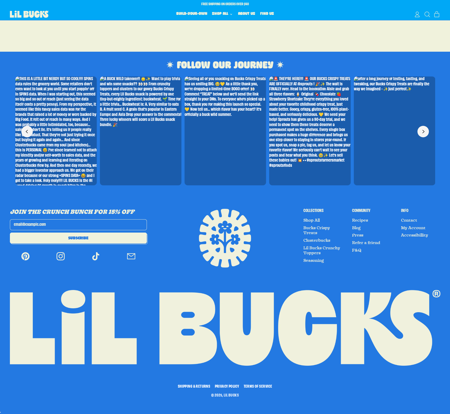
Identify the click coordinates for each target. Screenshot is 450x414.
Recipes (360, 220)
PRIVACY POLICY (227, 386)
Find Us (267, 14)
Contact (409, 220)
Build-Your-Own (191, 14)
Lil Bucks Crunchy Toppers (321, 250)
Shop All (311, 220)
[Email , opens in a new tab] (131, 260)
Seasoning (313, 260)
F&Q (356, 250)
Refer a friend (366, 242)
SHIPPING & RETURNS (194, 386)
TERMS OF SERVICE (258, 386)
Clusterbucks (316, 240)
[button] (427, 14)
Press (357, 235)
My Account (413, 227)
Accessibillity (414, 235)
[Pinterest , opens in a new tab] (25, 260)
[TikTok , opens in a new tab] (96, 260)
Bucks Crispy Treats (316, 230)
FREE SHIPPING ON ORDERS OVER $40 (225, 4)
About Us (246, 14)
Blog (356, 227)
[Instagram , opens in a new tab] (61, 260)
